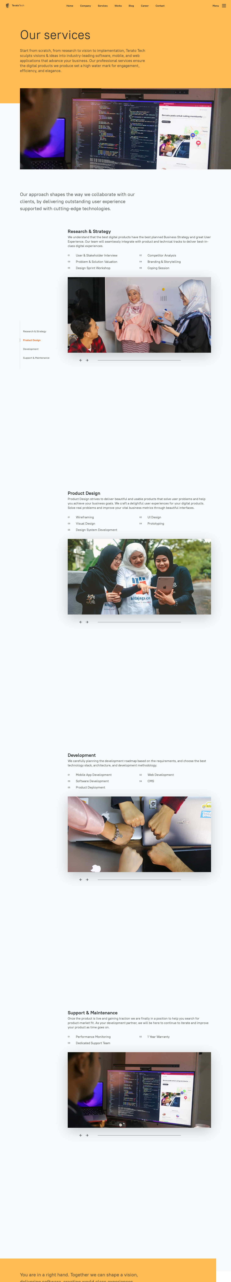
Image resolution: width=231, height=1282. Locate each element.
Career (145, 5)
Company (85, 5)
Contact (160, 5)
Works (118, 5)
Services (103, 5)
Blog (131, 5)
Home (69, 5)
